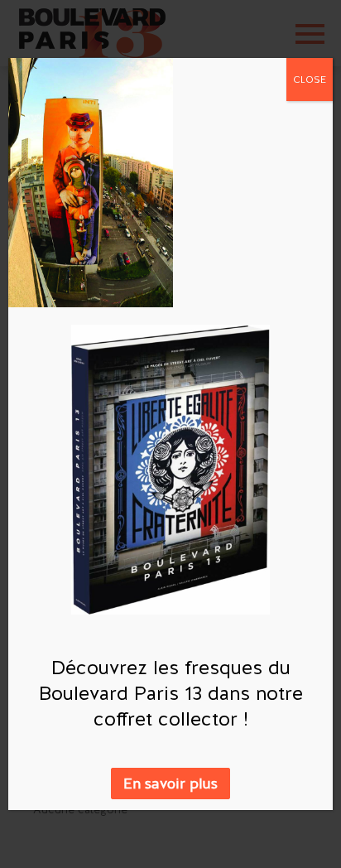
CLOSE (309, 79)
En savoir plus (170, 783)
